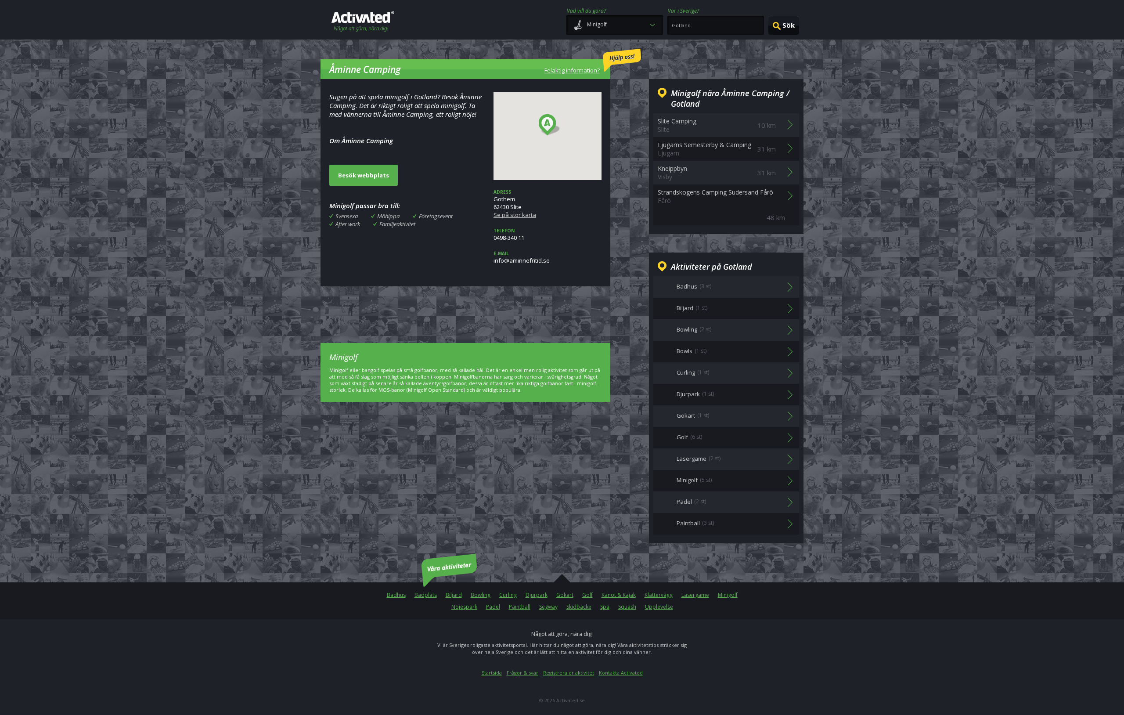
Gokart (564, 595)
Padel (493, 606)
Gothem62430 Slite (515, 204)
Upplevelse (659, 606)
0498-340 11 (509, 235)
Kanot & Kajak (619, 595)
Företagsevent (436, 216)
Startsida (492, 672)
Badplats (425, 595)
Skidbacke (578, 606)
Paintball (519, 606)
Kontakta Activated (621, 672)
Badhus (396, 595)
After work (347, 224)
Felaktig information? (572, 70)
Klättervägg (659, 595)
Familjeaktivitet (397, 224)
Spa (604, 606)
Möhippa (388, 216)
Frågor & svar (522, 672)
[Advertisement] (465, 308)
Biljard (454, 595)
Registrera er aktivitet (568, 672)
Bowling (480, 595)
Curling (508, 595)
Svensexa (346, 216)
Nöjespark (464, 606)
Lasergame (695, 595)
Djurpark (537, 595)
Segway (548, 606)
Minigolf (728, 595)
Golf (587, 595)
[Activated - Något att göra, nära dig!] (362, 22)
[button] (549, 125)
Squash (627, 606)
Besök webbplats (363, 175)
